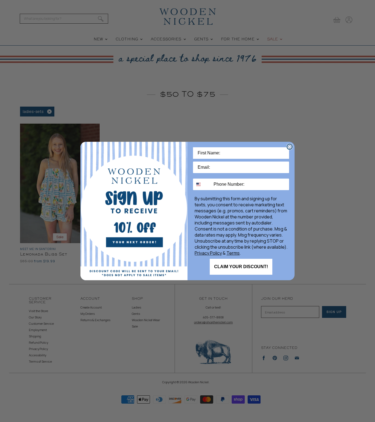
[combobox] (202, 184)
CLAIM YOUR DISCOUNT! (241, 266)
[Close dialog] (289, 146)
